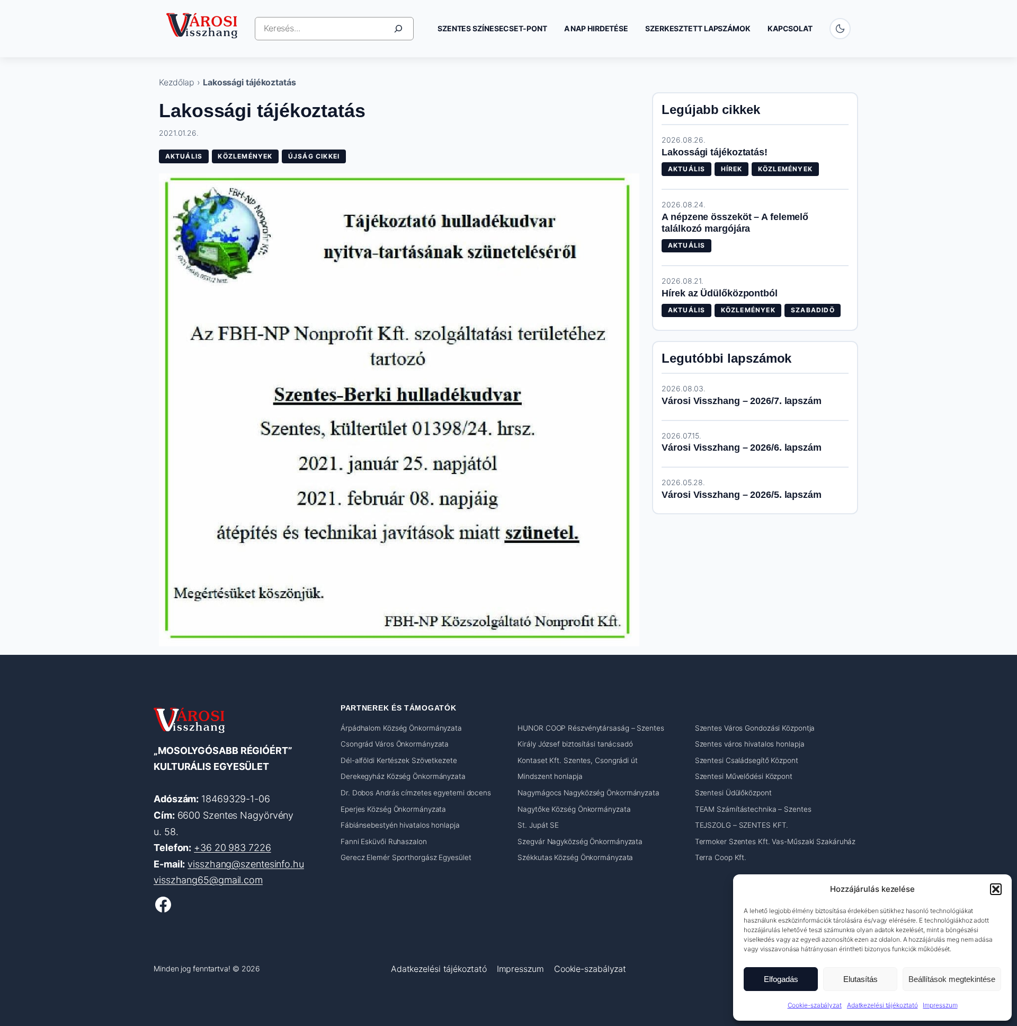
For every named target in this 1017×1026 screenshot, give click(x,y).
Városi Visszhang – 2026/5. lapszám (742, 494)
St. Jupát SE (538, 825)
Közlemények (245, 156)
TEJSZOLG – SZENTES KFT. (742, 825)
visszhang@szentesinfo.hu (246, 864)
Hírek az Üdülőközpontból (720, 293)
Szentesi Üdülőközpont (733, 792)
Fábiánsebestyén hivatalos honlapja (400, 825)
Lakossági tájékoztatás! (715, 152)
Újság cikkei (314, 156)
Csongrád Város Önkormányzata (395, 744)
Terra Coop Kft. (721, 857)
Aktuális (184, 156)
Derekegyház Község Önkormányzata (403, 776)
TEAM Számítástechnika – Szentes (753, 809)
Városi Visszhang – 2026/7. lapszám (742, 401)
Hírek (732, 169)
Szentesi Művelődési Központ (743, 776)
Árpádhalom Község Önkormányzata (401, 728)
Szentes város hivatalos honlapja (750, 744)
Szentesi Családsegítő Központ (746, 760)
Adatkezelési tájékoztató (882, 1005)
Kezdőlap (176, 82)
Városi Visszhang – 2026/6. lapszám (742, 447)
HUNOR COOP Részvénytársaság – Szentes (591, 728)
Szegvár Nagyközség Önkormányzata (580, 841)
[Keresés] (398, 28)
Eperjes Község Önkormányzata (393, 809)
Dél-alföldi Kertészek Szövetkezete (399, 760)
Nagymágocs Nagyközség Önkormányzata (588, 792)
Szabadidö (813, 310)
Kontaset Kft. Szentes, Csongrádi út (578, 760)
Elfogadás (781, 979)
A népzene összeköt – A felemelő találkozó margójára (735, 223)
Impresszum (940, 1005)
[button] (996, 889)
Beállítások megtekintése (951, 979)
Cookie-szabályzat (815, 1005)
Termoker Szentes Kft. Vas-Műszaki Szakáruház (775, 841)
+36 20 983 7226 (232, 847)
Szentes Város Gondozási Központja (755, 728)
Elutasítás (860, 979)
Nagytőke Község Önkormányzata (574, 809)
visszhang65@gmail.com (208, 879)
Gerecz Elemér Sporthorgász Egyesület (406, 857)
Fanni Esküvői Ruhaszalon (384, 841)
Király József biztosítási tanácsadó (575, 744)
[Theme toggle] (840, 28)
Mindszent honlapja (550, 776)
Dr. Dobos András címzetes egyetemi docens (416, 792)
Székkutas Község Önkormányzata (575, 857)
